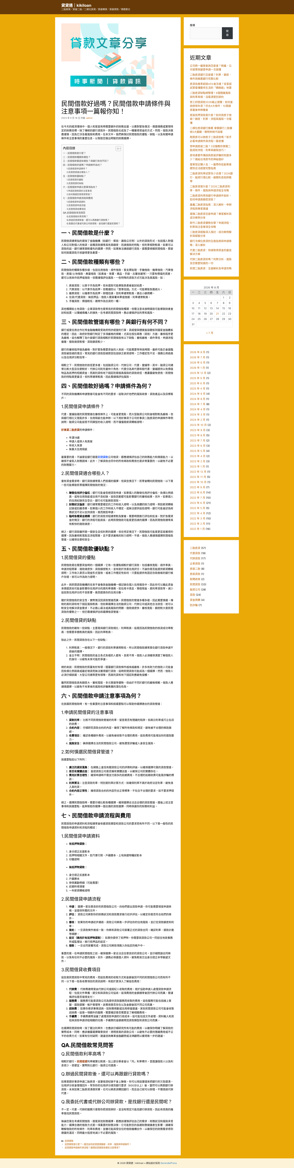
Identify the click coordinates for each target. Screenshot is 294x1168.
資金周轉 (195, 600)
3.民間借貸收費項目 (76, 209)
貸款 (192, 594)
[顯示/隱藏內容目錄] (116, 148)
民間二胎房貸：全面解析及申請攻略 (211, 268)
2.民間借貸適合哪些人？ (78, 172)
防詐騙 (194, 605)
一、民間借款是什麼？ (74, 153)
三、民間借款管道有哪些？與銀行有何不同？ (86, 160)
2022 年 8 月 (197, 492)
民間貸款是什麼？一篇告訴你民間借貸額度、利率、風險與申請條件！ (98, 1144)
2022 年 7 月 (197, 497)
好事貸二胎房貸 (70, 429)
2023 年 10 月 (198, 424)
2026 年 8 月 (197, 352)
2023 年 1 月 (197, 466)
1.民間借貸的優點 (75, 179)
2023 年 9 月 (197, 430)
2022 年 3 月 (197, 518)
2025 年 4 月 (197, 388)
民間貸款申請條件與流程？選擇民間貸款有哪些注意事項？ (93, 1147)
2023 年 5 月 (197, 450)
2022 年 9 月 (197, 487)
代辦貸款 (195, 558)
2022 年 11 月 (198, 476)
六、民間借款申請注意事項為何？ (80, 187)
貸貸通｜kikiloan (76, 5)
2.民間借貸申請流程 (76, 205)
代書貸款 (195, 553)
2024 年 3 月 (197, 414)
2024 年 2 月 (197, 419)
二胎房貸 (195, 548)
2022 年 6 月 (197, 502)
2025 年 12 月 (198, 373)
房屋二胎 (195, 568)
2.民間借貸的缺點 (75, 183)
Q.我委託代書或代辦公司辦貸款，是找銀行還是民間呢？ (93, 223)
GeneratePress (168, 1163)
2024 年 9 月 (197, 393)
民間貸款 (103, 457)
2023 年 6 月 (197, 445)
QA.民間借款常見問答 (74, 212)
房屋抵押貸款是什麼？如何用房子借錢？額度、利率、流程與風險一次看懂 (211, 119)
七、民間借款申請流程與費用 (78, 198)
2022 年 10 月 (198, 482)
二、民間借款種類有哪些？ (76, 157)
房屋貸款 (195, 574)
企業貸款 (195, 563)
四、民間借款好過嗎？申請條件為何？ (82, 164)
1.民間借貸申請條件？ (77, 168)
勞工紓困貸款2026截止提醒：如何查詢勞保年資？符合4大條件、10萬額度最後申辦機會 (211, 106)
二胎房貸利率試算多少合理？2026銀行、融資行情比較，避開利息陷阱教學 (211, 177)
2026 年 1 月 (197, 367)
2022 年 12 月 (198, 471)
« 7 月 (209, 332)
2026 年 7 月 (197, 357)
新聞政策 (195, 579)
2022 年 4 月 (197, 513)
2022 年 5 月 (197, 508)
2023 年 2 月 (197, 461)
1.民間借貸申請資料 (76, 202)
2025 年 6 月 (197, 383)
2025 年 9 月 (197, 378)
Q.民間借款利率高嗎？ (77, 216)
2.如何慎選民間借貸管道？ (79, 194)
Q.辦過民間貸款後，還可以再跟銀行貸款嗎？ (88, 220)
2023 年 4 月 (197, 456)
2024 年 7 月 (197, 404)
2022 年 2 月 (197, 523)
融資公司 (195, 589)
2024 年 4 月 (197, 409)
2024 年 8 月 (197, 398)
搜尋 (192, 25)
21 (217, 313)
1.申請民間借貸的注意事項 (79, 191)
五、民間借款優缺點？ (74, 176)
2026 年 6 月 (197, 362)
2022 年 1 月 (197, 528)
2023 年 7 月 (197, 440)
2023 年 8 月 (197, 435)
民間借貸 (82, 1061)
